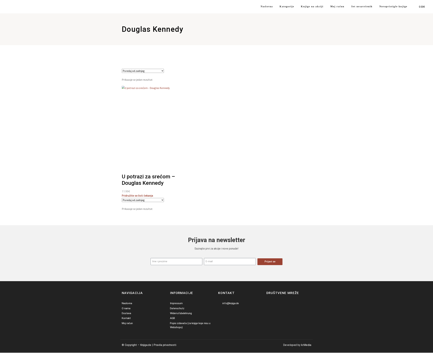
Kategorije (287, 6)
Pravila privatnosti (165, 345)
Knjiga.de (145, 345)
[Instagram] (273, 303)
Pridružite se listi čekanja (137, 195)
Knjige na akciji (312, 6)
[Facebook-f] (268, 303)
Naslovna (267, 6)
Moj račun (337, 6)
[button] (413, 4)
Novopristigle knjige (393, 6)
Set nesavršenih (362, 6)
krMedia (306, 345)
